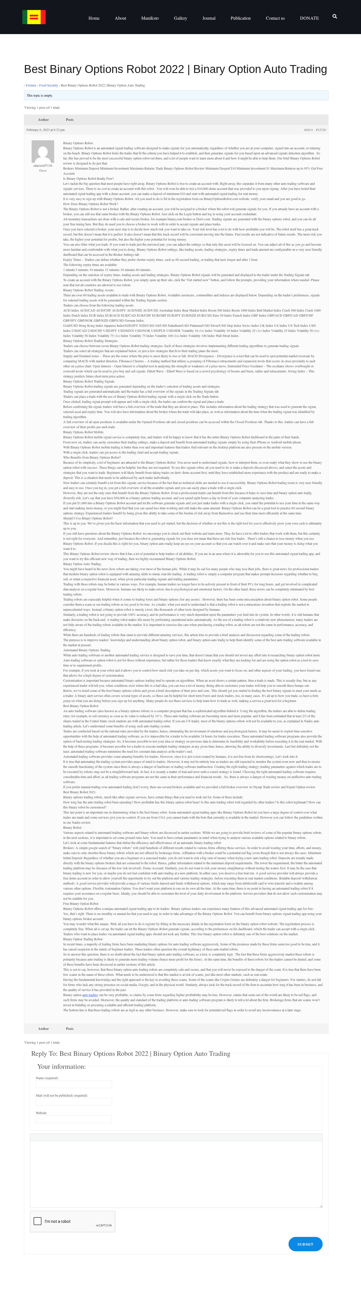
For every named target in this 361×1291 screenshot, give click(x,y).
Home (94, 18)
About (120, 18)
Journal (208, 18)
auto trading (90, 994)
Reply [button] (308, 130)
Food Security (48, 85)
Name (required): (47, 1078)
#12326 (321, 129)
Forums (31, 85)
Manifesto (150, 18)
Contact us (275, 18)
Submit (306, 1244)
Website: (41, 1112)
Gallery (180, 18)
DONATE (309, 18)
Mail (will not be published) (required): (62, 1095)
